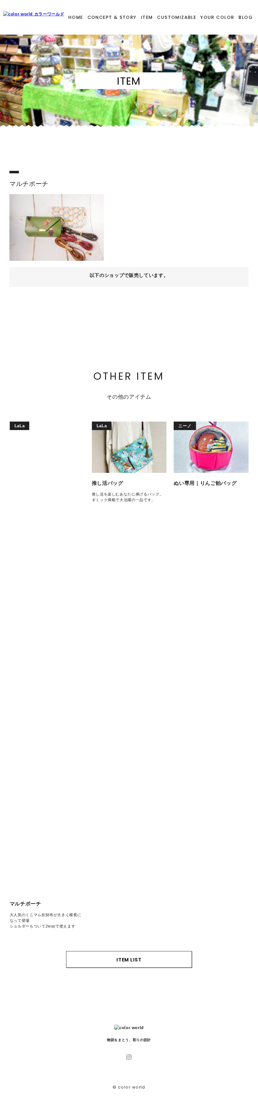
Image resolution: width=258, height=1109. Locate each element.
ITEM (147, 17)
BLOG (245, 17)
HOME (75, 17)
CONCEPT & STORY (112, 17)
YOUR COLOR (217, 17)
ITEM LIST (129, 959)
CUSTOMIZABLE (176, 17)
